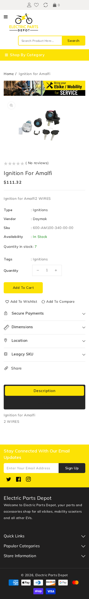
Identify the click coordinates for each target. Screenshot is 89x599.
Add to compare (60, 301)
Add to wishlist (23, 301)
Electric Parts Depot (51, 575)
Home (9, 74)
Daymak (40, 219)
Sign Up (72, 468)
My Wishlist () (36, 5)
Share (16, 368)
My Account (28, 5)
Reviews (45, 403)
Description (45, 390)
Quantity (11, 270)
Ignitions (40, 210)
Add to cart (23, 287)
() (46, 5)
